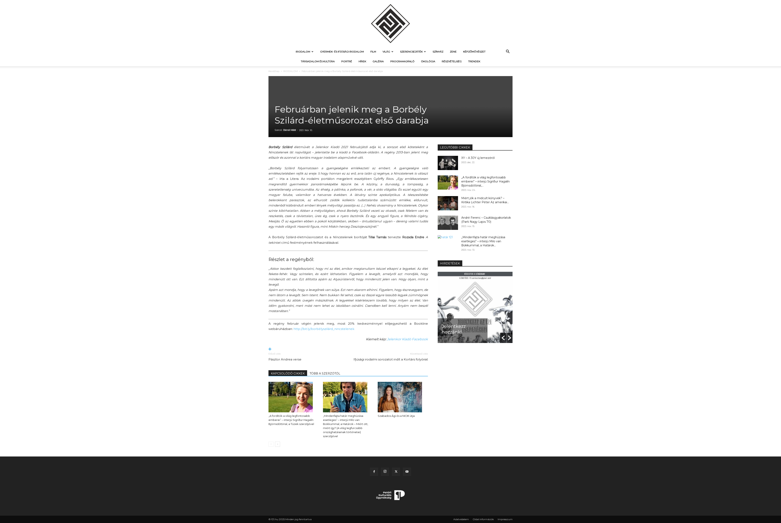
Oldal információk (483, 519)
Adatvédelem (461, 519)
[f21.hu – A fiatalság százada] (390, 23)
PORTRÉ (346, 61)
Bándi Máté (289, 130)
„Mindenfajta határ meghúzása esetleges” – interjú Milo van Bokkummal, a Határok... (483, 241)
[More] (348, 349)
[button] (508, 52)
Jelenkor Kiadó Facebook (407, 339)
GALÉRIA (378, 61)
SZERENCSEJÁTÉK (411, 51)
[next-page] (277, 444)
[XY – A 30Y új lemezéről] (448, 163)
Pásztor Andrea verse (284, 359)
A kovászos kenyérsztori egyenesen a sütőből (483, 323)
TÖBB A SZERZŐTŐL (325, 373)
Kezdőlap (273, 71)
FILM (373, 51)
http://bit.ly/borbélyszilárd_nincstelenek (323, 329)
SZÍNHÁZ (438, 51)
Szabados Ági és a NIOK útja (396, 415)
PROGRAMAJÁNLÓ (402, 61)
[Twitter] (396, 472)
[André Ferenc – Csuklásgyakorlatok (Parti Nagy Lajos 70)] (448, 223)
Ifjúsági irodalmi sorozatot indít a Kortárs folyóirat (390, 359)
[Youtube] (407, 472)
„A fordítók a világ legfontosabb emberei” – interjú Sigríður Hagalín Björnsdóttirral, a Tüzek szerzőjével (291, 420)
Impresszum (505, 519)
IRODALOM (303, 51)
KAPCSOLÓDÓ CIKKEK (288, 373)
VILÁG (386, 51)
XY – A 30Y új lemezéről (478, 158)
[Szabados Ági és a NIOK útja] (403, 397)
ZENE (453, 51)
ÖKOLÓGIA (428, 61)
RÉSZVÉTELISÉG (452, 61)
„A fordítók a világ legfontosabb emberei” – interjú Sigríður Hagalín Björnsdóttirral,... (485, 181)
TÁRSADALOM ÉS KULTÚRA (318, 61)
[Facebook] (374, 472)
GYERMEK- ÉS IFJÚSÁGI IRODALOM (342, 51)
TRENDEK (474, 61)
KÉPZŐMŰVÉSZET (474, 51)
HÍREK (362, 61)
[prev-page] (271, 444)
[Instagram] (385, 472)
